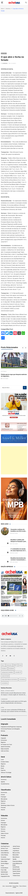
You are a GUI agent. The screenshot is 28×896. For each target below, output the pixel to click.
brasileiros (4, 668)
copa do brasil (5, 676)
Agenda (3, 781)
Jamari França (16, 846)
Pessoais (3, 807)
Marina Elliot (16, 854)
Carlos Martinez (5, 852)
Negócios (3, 742)
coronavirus (22, 679)
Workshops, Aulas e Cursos (7, 805)
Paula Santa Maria (17, 861)
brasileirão (11, 668)
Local (2, 707)
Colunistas (5, 844)
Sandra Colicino (16, 871)
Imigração (4, 724)
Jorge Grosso (16, 848)
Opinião (14, 859)
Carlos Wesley (4, 854)
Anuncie (3, 809)
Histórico (8, 8)
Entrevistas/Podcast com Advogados (10, 728)
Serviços (3, 803)
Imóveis (3, 794)
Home (2, 8)
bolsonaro (9, 665)
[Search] (26, 2)
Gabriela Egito (4, 872)
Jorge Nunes (16, 850)
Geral (3, 757)
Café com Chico (5, 751)
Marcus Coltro (16, 852)
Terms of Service (22, 886)
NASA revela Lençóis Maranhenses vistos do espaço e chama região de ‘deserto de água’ (13, 694)
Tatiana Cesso (16, 875)
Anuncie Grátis (9, 886)
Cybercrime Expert (5, 859)
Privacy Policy (15, 886)
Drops (2, 865)
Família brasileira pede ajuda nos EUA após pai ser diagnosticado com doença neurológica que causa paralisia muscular (14, 703)
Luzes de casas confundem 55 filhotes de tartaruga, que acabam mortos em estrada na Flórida (13, 711)
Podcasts (4, 735)
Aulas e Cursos (4, 833)
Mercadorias (4, 799)
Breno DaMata (4, 850)
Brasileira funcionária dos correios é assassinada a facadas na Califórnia (18, 559)
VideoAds (4, 816)
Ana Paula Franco (5, 846)
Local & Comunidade (8, 719)
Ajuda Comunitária (5, 746)
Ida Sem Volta (4, 874)
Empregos (3, 796)
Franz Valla (3, 870)
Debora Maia (4, 861)
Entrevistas (4, 740)
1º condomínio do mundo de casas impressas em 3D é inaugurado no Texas (18, 550)
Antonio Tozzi (4, 848)
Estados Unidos (9, 690)
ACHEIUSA (4, 63)
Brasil (3, 690)
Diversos (3, 831)
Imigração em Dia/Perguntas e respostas (11, 726)
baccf (3, 665)
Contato (14, 887)
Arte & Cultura (6, 777)
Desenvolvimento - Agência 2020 (14, 893)
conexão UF (18, 672)
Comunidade (4, 699)
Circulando (3, 857)
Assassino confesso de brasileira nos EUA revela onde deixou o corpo (18, 531)
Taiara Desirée (16, 873)
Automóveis (4, 792)
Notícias (3, 731)
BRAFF (15, 665)
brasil (20, 665)
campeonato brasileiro (7, 672)
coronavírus (5, 683)
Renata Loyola (16, 869)
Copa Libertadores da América (9, 679)
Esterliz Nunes (4, 867)
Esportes (3, 770)
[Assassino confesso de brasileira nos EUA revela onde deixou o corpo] (5, 531)
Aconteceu (3, 779)
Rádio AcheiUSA (5, 748)
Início (4, 886)
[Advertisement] (14, 29)
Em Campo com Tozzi (6, 744)
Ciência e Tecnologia (6, 772)
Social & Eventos (5, 783)
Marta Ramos (16, 857)
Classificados (6, 790)
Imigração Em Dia (5, 876)
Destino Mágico (5, 863)
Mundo (2, 766)
